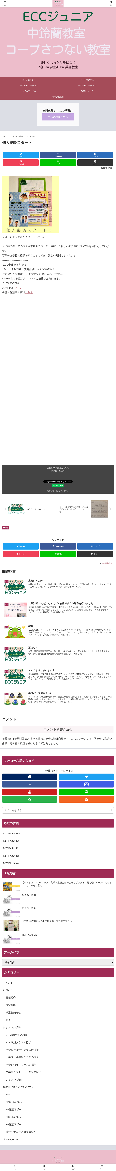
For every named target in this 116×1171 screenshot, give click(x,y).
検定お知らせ (13, 1012)
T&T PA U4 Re (11, 855)
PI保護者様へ (13, 1117)
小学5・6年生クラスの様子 (21, 1064)
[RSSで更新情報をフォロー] (86, 799)
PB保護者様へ (14, 1102)
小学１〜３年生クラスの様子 (22, 1049)
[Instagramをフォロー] (86, 784)
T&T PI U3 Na (11, 863)
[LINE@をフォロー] (86, 792)
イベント (8, 982)
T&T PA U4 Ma (11, 833)
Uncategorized (11, 1139)
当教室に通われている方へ (18, 1087)
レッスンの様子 (12, 1027)
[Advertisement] (58, 445)
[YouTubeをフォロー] (29, 792)
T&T (8, 1094)
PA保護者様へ (14, 1124)
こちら (17, 287)
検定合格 (11, 1005)
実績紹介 (11, 997)
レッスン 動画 (14, 1079)
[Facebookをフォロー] (29, 784)
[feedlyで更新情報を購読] (29, 799)
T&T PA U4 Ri (11, 848)
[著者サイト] (29, 777)
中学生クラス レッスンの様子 (23, 1072)
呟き (6, 528)
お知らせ (8, 990)
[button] (110, 810)
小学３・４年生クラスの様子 (22, 1057)
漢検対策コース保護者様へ (21, 1131)
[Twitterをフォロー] (86, 777)
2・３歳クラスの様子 (18, 1034)
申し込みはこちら (58, 116)
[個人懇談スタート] (71, 740)
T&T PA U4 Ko (11, 840)
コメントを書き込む (58, 729)
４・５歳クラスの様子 (18, 1042)
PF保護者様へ (14, 1109)
